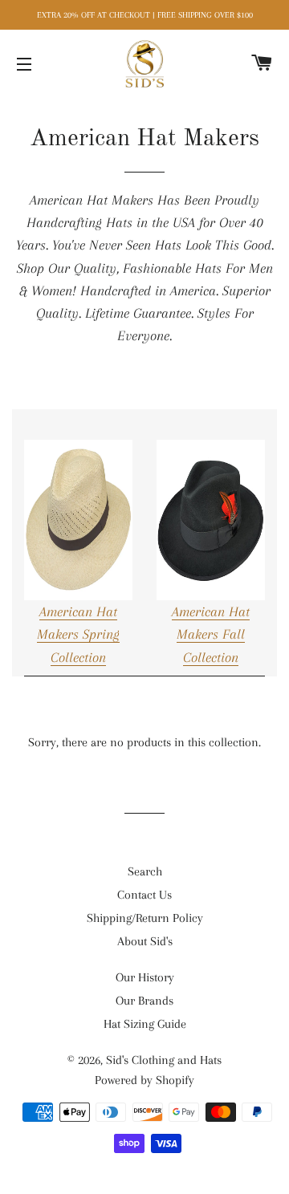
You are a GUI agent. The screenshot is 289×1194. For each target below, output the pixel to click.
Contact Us (144, 894)
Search (145, 871)
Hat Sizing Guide (145, 1024)
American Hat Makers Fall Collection (211, 633)
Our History (145, 977)
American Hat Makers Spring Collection (78, 633)
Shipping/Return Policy (145, 918)
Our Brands (144, 1000)
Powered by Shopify (144, 1080)
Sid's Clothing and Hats (164, 1060)
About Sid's (145, 941)
